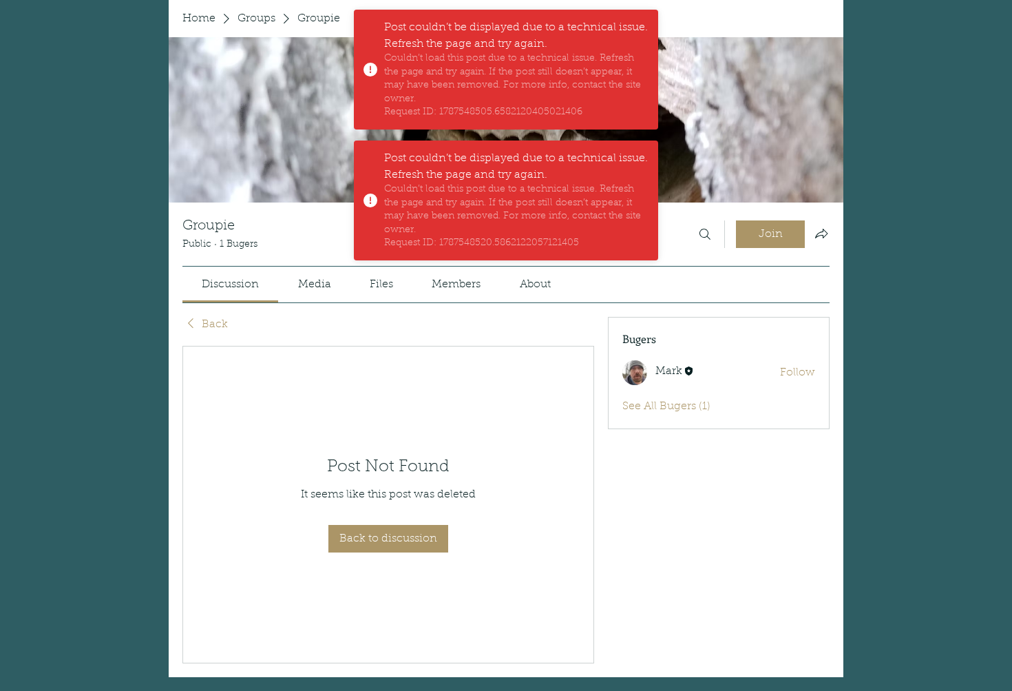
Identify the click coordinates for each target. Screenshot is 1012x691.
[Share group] (821, 233)
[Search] (705, 234)
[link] (230, 284)
